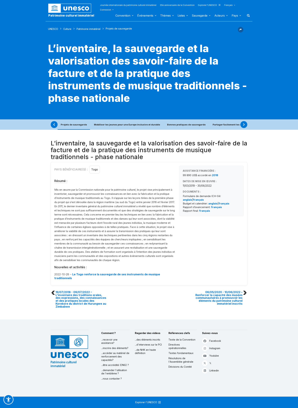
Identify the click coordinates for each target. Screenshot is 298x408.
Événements (145, 15)
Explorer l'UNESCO (207, 5)
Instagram (214, 348)
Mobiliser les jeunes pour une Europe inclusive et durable (127, 124)
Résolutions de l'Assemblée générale (180, 360)
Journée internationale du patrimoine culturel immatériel (128, 5)
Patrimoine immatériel (89, 28)
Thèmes (165, 15)
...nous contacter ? (111, 378)
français (198, 199)
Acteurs (219, 15)
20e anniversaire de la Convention (177, 5)
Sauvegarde (199, 15)
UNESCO (53, 28)
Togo (94, 169)
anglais (187, 199)
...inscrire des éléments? (114, 348)
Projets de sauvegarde (74, 124)
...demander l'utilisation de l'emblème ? (114, 372)
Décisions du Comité (180, 366)
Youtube (214, 355)
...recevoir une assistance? (109, 341)
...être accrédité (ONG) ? (115, 364)
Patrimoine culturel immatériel (71, 15)
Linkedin (214, 370)
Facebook (215, 340)
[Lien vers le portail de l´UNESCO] (71, 8)
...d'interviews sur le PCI (148, 344)
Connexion (105, 9)
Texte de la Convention (181, 339)
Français (228, 5)
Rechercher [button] (247, 15)
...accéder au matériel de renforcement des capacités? (115, 356)
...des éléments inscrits (147, 339)
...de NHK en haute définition (145, 351)
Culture (67, 28)
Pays (235, 15)
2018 (215, 175)
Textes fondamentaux (180, 353)
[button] (240, 31)
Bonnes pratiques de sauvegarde (186, 124)
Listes (181, 15)
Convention (122, 15)
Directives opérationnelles (177, 346)
